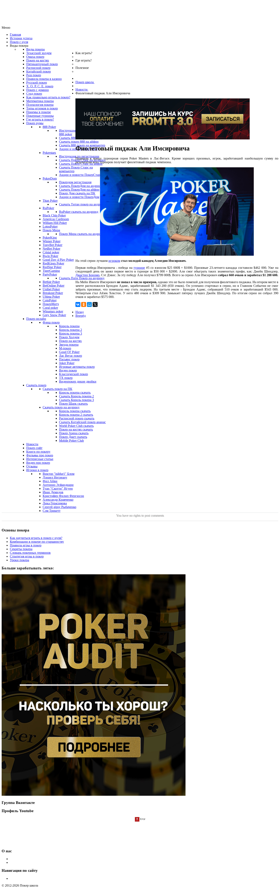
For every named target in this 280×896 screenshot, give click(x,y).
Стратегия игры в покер (27, 556)
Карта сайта (18, 878)
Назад (79, 312)
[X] (95, 304)
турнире (139, 267)
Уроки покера (19, 560)
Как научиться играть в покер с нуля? (36, 538)
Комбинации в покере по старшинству (37, 541)
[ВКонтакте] (77, 304)
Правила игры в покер (25, 545)
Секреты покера (21, 549)
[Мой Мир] (89, 304)
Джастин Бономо (87, 275)
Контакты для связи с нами (29, 862)
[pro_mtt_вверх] (162, 138)
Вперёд (80, 315)
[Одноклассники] (83, 304)
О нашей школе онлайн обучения (33, 859)
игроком (114, 260)
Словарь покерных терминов (30, 552)
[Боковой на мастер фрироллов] (94, 794)
